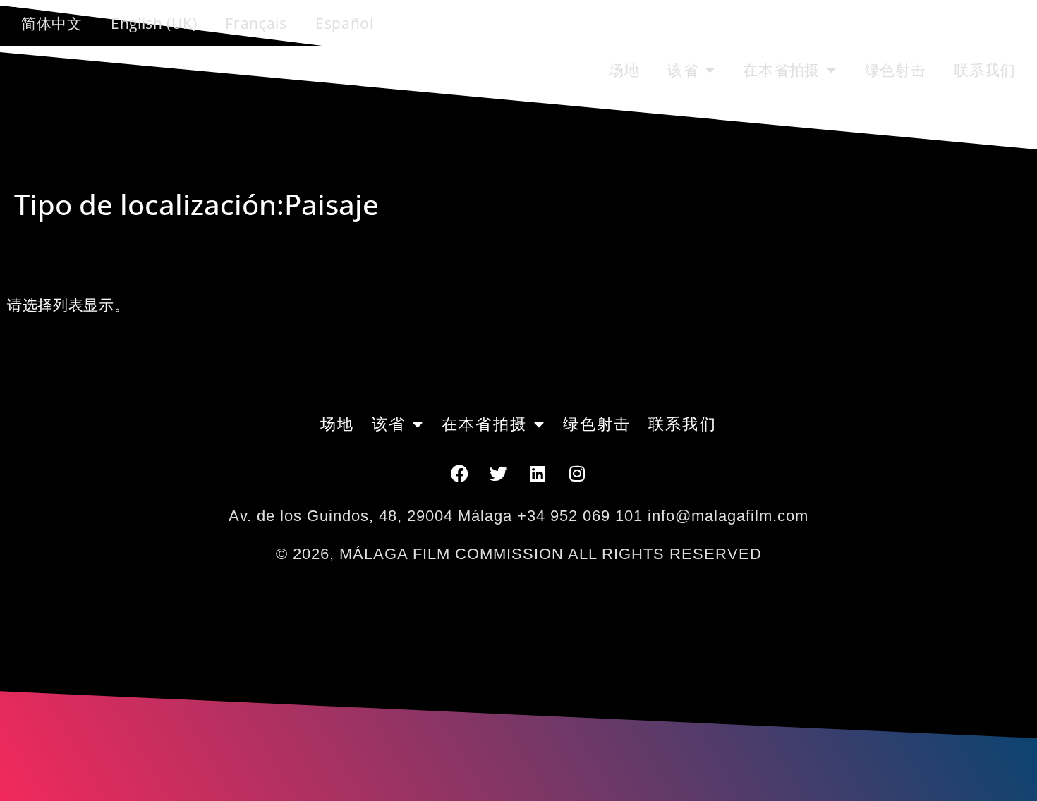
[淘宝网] (577, 473)
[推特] (498, 473)
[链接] (538, 473)
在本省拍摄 (781, 70)
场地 (624, 70)
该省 (682, 70)
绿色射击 (895, 70)
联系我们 (984, 70)
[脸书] (459, 473)
